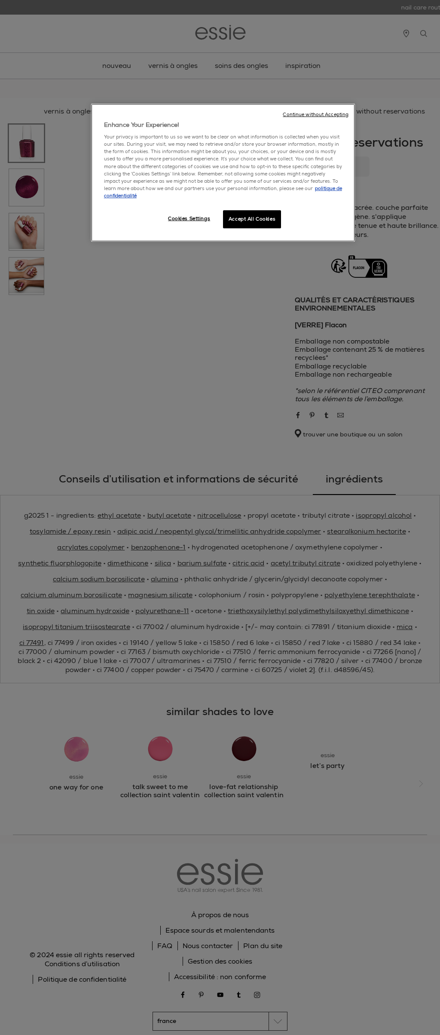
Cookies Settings (189, 218)
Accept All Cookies (252, 219)
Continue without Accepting (315, 114)
